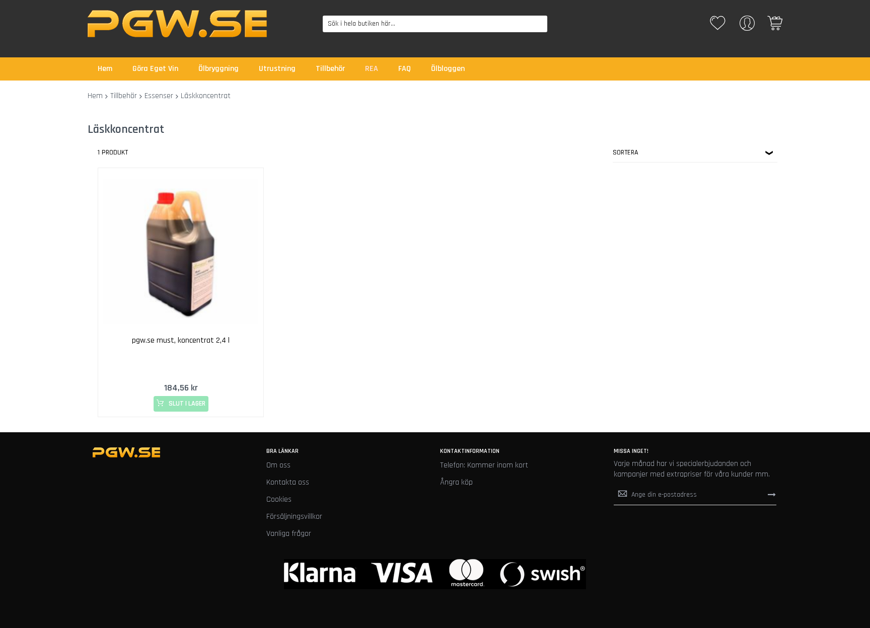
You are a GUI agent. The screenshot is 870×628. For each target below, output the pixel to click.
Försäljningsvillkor (294, 516)
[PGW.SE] (177, 23)
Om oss (278, 465)
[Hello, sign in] (747, 26)
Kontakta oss (287, 482)
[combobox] (435, 24)
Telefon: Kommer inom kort (484, 465)
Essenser (158, 96)
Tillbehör (123, 96)
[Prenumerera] (771, 494)
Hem (95, 96)
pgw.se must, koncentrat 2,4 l (181, 340)
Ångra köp (456, 482)
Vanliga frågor (288, 533)
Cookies (279, 499)
